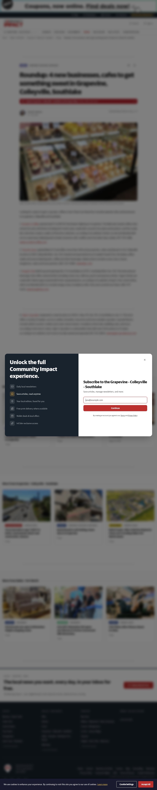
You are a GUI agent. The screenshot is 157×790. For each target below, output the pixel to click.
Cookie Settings (127, 784)
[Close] (144, 359)
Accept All (145, 784)
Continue (115, 408)
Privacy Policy (132, 415)
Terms (123, 415)
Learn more (102, 784)
